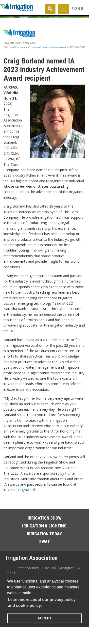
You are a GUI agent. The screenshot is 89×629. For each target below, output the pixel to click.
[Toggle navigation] (63, 9)
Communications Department (47, 47)
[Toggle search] (50, 9)
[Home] (17, 7)
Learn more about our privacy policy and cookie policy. (42, 603)
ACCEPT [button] (44, 618)
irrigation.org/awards (19, 489)
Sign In (78, 8)
